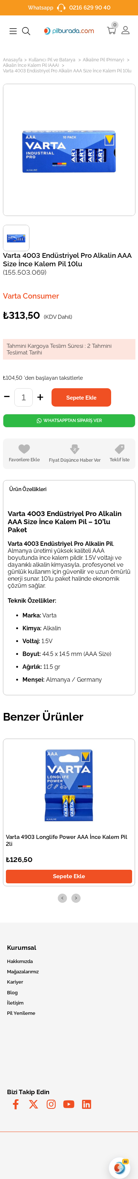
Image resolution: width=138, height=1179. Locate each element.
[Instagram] (51, 1104)
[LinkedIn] (86, 1104)
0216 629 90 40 (89, 7)
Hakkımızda (20, 961)
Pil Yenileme (21, 1013)
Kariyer (15, 982)
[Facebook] (16, 1104)
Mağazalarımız (23, 971)
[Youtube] (69, 1104)
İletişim (15, 1003)
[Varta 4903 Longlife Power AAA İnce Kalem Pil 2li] (69, 785)
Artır (40, 397)
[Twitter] (33, 1104)
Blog (12, 992)
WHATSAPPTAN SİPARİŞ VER (72, 420)
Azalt (7, 397)
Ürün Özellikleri (27, 489)
